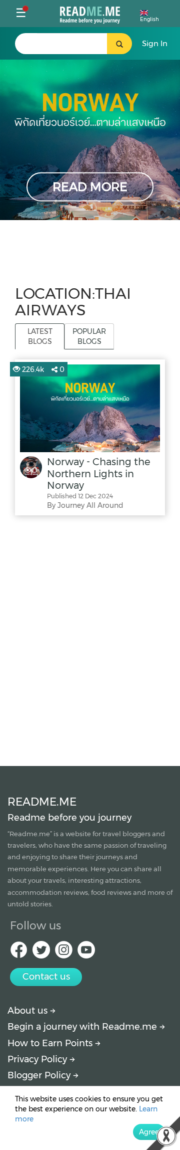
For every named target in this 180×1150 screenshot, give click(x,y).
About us (29, 1010)
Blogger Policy (40, 1075)
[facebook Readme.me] (19, 952)
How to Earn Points (51, 1043)
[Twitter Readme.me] (41, 952)
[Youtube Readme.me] (86, 952)
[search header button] (119, 43)
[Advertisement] (90, 638)
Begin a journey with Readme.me (84, 1026)
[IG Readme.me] (63, 952)
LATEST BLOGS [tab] (40, 336)
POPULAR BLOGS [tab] (89, 336)
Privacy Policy (39, 1059)
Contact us (46, 976)
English (149, 19)
